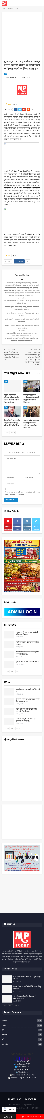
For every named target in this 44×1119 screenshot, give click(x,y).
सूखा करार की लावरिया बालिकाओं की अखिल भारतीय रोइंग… (27, 633)
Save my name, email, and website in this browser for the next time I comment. (22, 493)
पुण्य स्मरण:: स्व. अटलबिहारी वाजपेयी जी (27, 662)
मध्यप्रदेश (4, 1020)
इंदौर (6, 73)
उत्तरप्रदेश (5, 1044)
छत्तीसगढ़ (4, 1034)
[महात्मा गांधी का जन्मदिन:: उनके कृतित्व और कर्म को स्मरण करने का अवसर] (9, 654)
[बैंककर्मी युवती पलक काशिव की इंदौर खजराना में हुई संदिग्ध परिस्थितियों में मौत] (12, 411)
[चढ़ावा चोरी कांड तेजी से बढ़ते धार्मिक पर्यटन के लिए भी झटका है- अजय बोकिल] (9, 711)
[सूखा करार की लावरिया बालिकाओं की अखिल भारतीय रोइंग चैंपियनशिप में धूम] (9, 634)
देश (3, 1030)
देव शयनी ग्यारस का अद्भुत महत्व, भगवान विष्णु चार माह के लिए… (28, 700)
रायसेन (4, 1025)
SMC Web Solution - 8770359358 (29, 1108)
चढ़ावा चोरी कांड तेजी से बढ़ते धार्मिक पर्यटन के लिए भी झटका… (26, 710)
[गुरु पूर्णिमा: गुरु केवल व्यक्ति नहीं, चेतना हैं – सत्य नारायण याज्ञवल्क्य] (9, 692)
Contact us (30, 1099)
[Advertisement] (22, 37)
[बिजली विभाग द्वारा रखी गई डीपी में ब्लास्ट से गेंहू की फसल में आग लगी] (7, 989)
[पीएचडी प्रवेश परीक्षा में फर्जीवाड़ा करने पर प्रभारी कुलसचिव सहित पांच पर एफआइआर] (7, 999)
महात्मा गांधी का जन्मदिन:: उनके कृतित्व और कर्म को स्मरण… (27, 653)
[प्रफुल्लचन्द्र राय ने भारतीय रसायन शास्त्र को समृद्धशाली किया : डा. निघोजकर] (31, 386)
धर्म (3, 1039)
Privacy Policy (14, 1099)
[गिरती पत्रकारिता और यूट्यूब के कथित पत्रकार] (9, 644)
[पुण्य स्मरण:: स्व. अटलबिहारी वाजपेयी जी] (9, 664)
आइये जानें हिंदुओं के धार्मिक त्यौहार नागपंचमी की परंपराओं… (26, 720)
